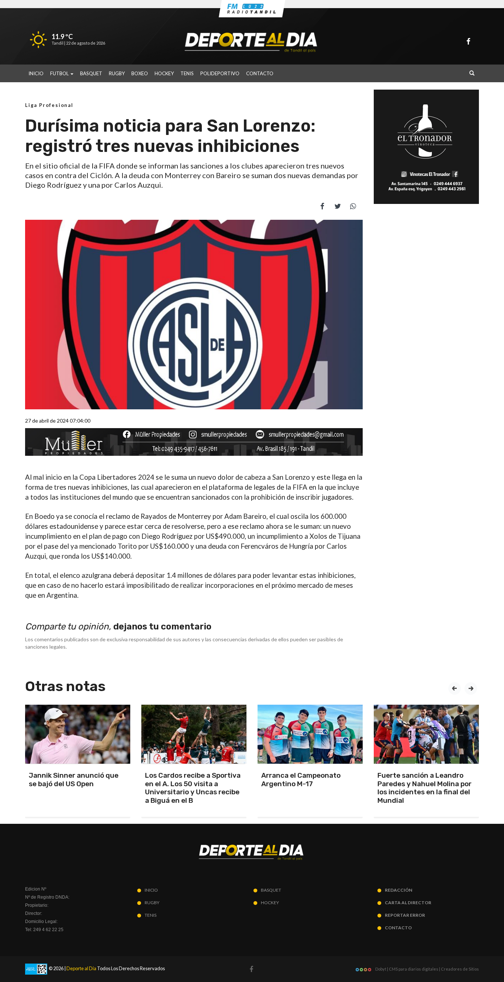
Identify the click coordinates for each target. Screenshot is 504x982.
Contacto (259, 73)
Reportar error (405, 915)
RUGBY (117, 73)
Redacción (398, 890)
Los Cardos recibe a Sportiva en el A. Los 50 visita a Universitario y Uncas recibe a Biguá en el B (193, 788)
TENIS (187, 73)
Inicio (36, 73)
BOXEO (139, 73)
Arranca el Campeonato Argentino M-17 (301, 779)
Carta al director (408, 902)
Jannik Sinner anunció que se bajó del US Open (73, 779)
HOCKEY (164, 73)
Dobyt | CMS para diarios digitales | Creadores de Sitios (426, 969)
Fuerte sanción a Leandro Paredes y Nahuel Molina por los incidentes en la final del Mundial (424, 788)
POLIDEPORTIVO (219, 73)
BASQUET (91, 73)
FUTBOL (60, 73)
